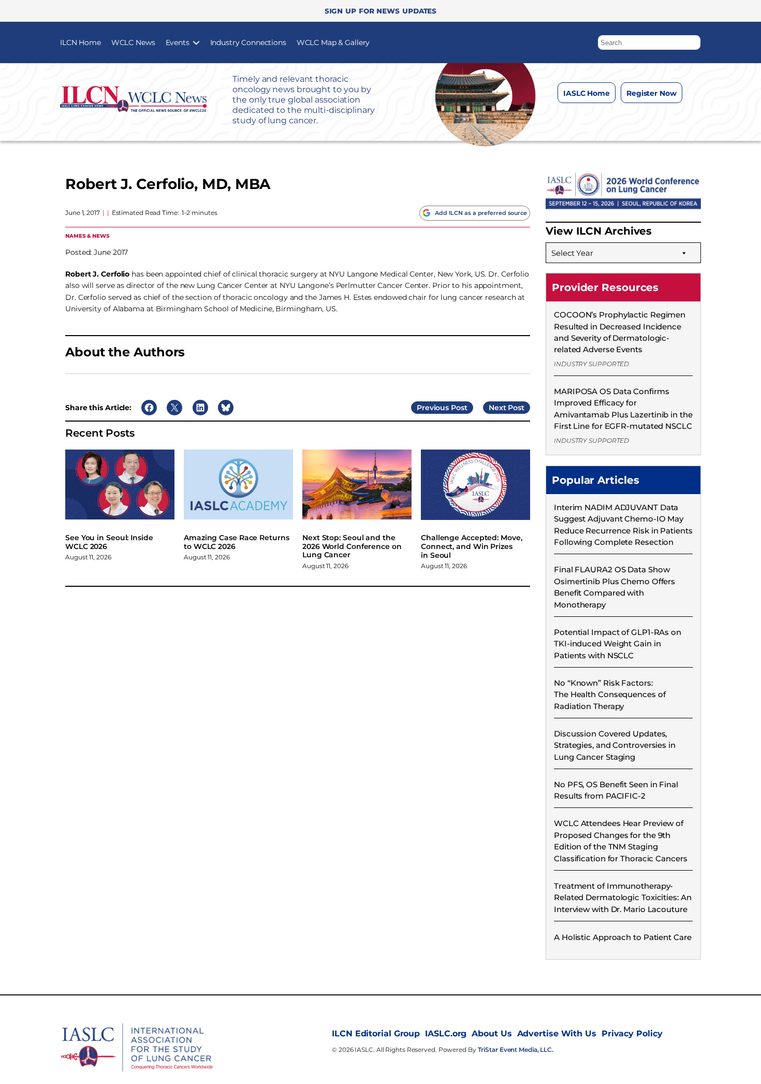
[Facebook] (579, 118)
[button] (693, 40)
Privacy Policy (632, 1033)
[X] (621, 118)
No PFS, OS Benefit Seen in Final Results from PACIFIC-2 (616, 790)
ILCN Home (80, 42)
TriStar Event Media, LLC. (516, 1049)
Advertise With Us (556, 1033)
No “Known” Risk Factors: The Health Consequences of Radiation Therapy (609, 694)
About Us (491, 1033)
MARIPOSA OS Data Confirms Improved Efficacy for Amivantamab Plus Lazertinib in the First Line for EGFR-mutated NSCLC (623, 408)
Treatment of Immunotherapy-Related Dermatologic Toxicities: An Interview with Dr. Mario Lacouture (623, 897)
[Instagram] (600, 118)
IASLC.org (445, 1033)
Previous (433, 407)
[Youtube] (662, 118)
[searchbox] (649, 42)
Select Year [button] (572, 253)
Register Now (651, 93)
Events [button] (177, 42)
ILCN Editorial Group (376, 1033)
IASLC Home (586, 93)
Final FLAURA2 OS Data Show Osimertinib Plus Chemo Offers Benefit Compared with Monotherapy (614, 587)
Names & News (87, 235)
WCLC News (133, 42)
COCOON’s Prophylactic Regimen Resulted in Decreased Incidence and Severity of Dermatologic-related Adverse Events (619, 332)
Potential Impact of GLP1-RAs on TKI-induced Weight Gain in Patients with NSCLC (617, 643)
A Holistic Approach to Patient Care (623, 937)
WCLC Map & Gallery (333, 42)
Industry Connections (248, 42)
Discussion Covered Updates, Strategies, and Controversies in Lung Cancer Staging (615, 745)
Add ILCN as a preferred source (481, 212)
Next (497, 407)
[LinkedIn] (642, 118)
